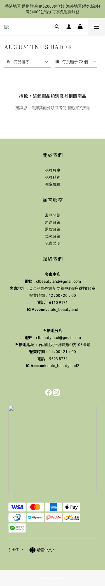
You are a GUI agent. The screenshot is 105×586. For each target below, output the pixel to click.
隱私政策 (52, 236)
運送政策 (52, 222)
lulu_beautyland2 (63, 365)
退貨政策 (52, 229)
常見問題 (52, 215)
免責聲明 (52, 243)
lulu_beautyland (64, 309)
